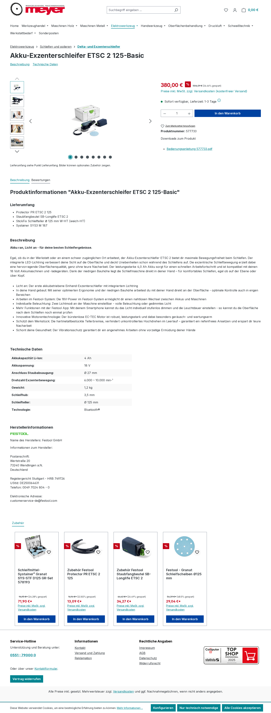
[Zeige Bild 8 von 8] (110, 157)
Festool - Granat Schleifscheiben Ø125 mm (183, 574)
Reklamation (83, 658)
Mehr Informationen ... (130, 708)
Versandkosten (123, 691)
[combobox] (139, 10)
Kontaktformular (45, 668)
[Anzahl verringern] (164, 113)
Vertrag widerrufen (27, 679)
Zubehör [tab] (18, 523)
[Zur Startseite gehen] (37, 9)
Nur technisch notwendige (199, 708)
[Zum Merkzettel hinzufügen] (49, 552)
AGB (142, 653)
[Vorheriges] (30, 121)
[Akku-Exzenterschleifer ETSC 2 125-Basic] (90, 120)
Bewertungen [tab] (40, 180)
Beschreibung (19, 64)
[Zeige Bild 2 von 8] (76, 157)
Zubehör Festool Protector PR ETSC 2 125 (83, 574)
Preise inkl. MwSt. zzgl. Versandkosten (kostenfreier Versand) (204, 91)
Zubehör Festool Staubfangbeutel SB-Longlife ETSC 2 (134, 574)
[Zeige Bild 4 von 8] (87, 157)
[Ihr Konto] (234, 10)
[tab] (19, 180)
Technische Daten (45, 64)
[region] (81, 120)
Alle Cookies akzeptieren (242, 708)
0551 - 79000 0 (23, 655)
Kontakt (80, 648)
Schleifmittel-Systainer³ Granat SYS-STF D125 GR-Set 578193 (35, 576)
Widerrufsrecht (149, 663)
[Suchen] (176, 10)
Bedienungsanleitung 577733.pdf (189, 149)
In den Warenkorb (228, 113)
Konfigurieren (163, 708)
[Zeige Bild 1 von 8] (70, 157)
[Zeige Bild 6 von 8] (99, 157)
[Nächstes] (150, 121)
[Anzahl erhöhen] (189, 113)
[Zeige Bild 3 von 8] (81, 157)
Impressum (147, 648)
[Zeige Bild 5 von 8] (93, 157)
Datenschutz (148, 658)
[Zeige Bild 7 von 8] (104, 157)
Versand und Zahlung (90, 653)
